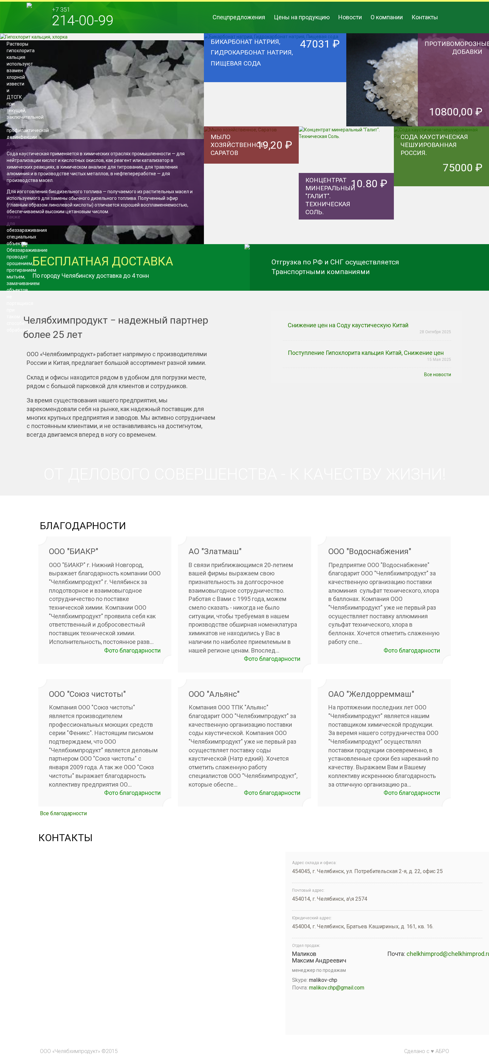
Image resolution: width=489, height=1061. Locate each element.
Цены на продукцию (302, 17)
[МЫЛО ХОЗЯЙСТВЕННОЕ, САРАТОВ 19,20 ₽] (251, 173)
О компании (387, 17)
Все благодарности (63, 813)
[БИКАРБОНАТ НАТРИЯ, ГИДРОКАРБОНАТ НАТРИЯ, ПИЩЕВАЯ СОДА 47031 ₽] (275, 79)
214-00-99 (82, 20)
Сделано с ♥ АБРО (426, 1051)
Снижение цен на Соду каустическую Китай (348, 325)
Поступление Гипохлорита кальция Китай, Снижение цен (366, 352)
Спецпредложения (239, 17)
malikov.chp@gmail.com (336, 988)
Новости (350, 17)
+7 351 (61, 9)
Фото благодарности (132, 650)
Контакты (424, 17)
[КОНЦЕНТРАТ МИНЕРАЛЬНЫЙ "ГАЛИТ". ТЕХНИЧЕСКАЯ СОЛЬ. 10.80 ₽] (346, 173)
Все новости (437, 374)
